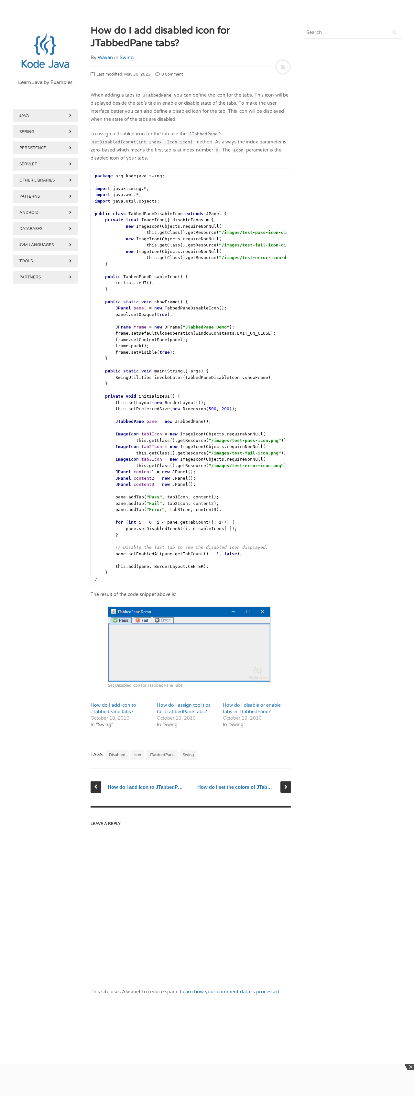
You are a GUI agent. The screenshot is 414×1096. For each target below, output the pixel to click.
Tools (26, 261)
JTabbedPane (162, 755)
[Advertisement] (45, 619)
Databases (30, 228)
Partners (30, 277)
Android (28, 212)
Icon (137, 755)
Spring (26, 132)
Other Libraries (37, 180)
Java (24, 115)
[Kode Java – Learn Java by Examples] (45, 50)
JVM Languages (36, 245)
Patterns (29, 196)
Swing (127, 57)
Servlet (28, 164)
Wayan (105, 57)
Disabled (117, 755)
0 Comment (171, 74)
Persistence (32, 148)
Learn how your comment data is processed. (230, 992)
